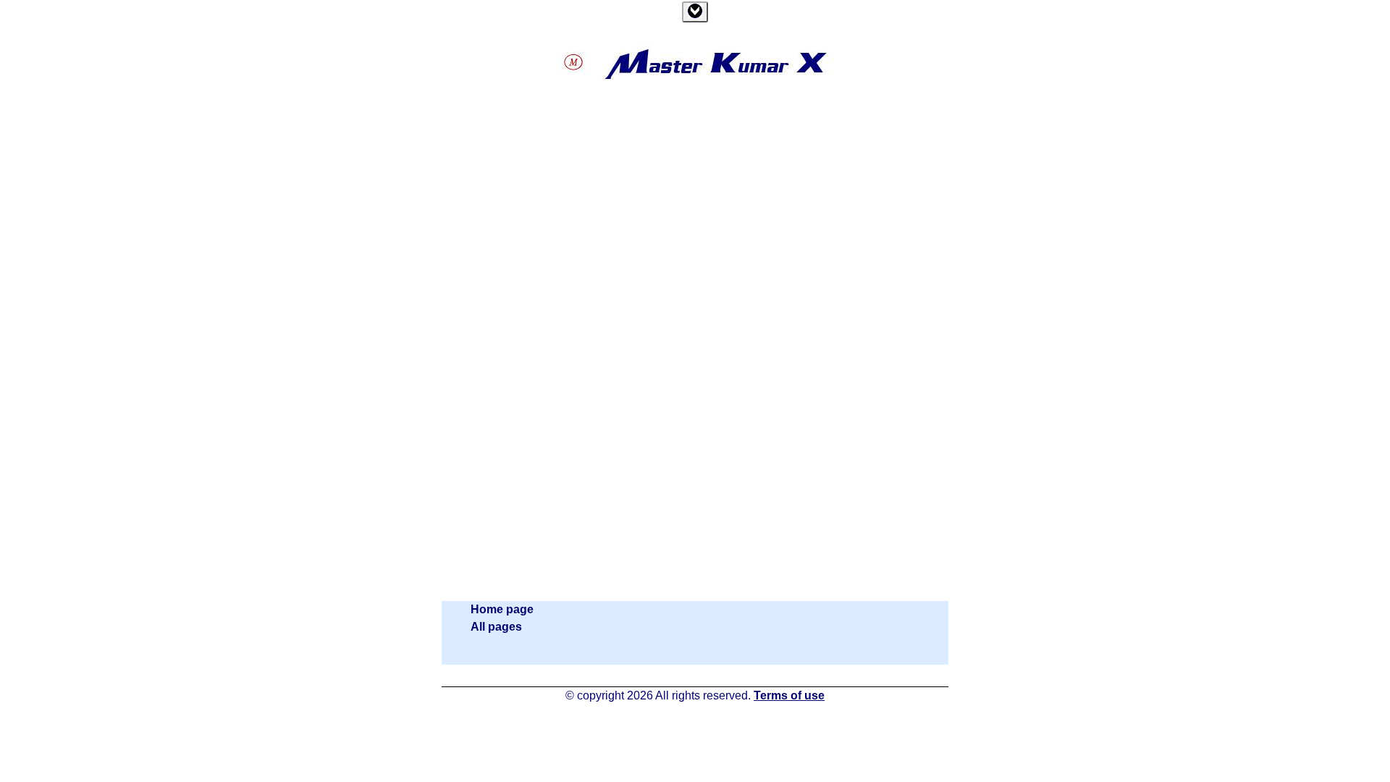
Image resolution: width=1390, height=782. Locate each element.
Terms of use (789, 695)
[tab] (695, 11)
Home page (502, 609)
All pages (496, 627)
